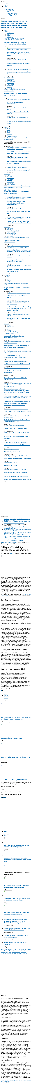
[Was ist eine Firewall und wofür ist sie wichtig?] (15, 361)
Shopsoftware (10, 228)
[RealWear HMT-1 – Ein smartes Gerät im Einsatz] (16, 409)
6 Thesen (5, 949)
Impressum (3, 1080)
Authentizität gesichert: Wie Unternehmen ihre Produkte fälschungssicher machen (19, 152)
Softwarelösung (3, 952)
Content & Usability (11, 235)
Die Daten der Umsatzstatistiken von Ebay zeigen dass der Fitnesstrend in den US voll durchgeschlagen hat (19, 308)
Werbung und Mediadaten (16, 1080)
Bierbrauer (11, 953)
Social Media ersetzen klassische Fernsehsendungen (13, 371)
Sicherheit (9, 131)
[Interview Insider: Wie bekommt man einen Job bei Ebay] (19, 315)
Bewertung (27, 950)
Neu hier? (6, 4)
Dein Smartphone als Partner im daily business (17, 445)
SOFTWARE (7, 227)
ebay (8, 276)
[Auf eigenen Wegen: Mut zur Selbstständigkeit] (18, 99)
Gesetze (9, 34)
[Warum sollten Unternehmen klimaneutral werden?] (19, 119)
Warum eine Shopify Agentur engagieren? (18, 170)
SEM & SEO (9, 180)
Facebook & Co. (10, 326)
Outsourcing (10, 85)
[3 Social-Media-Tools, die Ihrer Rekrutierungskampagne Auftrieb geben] (17, 352)
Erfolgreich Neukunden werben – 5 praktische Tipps (15, 757)
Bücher (5, 6)
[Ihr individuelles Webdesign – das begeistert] (15, 469)
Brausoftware (16, 953)
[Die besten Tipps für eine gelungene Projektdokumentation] (17, 333)
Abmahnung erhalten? (12, 14)
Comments (6, 834)
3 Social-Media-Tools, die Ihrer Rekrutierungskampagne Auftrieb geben (15, 356)
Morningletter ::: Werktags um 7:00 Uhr (11, 794)
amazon (9, 278)
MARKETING (7, 174)
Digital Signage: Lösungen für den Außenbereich (17, 458)
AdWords (9, 175)
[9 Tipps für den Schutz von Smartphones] (14, 425)
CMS (24, 950)
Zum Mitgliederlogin (11, 15)
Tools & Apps (10, 236)
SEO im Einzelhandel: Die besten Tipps (11, 738)
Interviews (9, 134)
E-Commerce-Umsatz (20, 949)
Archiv (8, 1080)
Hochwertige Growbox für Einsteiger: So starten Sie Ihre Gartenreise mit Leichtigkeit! (17, 530)
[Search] (1, 1)
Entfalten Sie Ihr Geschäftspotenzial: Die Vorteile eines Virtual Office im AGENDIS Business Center (17, 522)
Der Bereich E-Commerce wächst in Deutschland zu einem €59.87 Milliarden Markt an (17, 929)
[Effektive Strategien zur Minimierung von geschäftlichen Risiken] (17, 91)
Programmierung (11, 232)
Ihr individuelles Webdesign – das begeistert (16, 472)
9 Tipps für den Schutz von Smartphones (15, 428)
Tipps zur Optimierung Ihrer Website (14, 780)
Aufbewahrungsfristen (20, 950)
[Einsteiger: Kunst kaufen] (10, 462)
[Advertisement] (16, 499)
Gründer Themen (11, 88)
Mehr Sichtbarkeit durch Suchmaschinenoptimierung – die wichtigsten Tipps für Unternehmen (16, 191)
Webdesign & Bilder (11, 233)
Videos (5, 8)
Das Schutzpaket (11, 10)
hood (8, 279)
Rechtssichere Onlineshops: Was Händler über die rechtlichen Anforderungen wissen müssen (19, 53)
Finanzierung (10, 80)
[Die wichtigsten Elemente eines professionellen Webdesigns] (19, 257)
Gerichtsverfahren (4, 953)
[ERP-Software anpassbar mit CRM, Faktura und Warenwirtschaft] (19, 267)
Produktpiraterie (11, 952)
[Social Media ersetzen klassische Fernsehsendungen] (17, 368)
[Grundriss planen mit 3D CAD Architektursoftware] (16, 237)
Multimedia (9, 330)
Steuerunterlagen (3, 954)
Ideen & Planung (10, 83)
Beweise (8, 953)
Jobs (11, 949)
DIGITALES (6, 324)
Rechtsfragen (10, 37)
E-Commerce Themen (12, 136)
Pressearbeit (10, 179)
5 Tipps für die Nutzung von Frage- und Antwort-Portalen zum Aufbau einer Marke (19, 222)
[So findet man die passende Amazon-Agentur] (18, 293)
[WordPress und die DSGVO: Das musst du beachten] (19, 61)
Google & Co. (10, 229)
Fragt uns (6, 5)
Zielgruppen (9, 87)
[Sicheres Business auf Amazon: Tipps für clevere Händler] (17, 284)
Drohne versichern (12, 950)
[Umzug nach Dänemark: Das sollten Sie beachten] (19, 109)
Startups (2, 949)
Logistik (8, 130)
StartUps (9, 135)
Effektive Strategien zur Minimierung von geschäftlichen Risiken (15, 94)
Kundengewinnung (11, 84)
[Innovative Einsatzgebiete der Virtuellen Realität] (16, 476)
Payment (9, 132)
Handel (8, 128)
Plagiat (7, 952)
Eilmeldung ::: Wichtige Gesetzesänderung (12, 792)
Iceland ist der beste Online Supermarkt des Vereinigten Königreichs (16, 936)
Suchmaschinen (10, 182)
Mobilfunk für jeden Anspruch (12, 452)
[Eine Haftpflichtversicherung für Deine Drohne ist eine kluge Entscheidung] (17, 417)
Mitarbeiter (9, 949)
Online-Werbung (11, 178)
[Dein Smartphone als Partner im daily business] (15, 442)
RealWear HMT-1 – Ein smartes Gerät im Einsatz (17, 412)
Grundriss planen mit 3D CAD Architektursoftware (12, 241)
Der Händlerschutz (8, 9)
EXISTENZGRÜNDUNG (9, 77)
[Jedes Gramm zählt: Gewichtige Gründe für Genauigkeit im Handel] (19, 158)
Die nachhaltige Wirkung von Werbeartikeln (14, 535)
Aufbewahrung (24, 953)
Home (5, 30)
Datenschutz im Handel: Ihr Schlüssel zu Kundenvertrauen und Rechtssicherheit (15, 43)
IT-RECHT (6, 31)
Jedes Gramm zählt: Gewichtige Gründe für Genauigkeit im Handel (19, 162)
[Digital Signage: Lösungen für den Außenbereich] (16, 456)
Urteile (8, 35)
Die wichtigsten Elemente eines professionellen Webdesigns (15, 260)
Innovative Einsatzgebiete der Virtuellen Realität (17, 479)
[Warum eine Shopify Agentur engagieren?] (17, 167)
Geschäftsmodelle (11, 81)
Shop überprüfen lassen (12, 13)
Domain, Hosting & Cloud (13, 231)
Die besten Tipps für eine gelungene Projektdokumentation (14, 336)
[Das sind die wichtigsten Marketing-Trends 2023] (19, 208)
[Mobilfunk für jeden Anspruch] (11, 449)
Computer (9, 325)
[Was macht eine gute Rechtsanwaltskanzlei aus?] (19, 69)
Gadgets (9, 328)
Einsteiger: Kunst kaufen (10, 465)
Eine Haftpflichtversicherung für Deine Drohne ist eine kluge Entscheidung (17, 420)
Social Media (10, 183)
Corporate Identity (11, 184)
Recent (5, 831)
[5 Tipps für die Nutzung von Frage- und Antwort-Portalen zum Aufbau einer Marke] (19, 218)
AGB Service (9, 11)
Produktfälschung (17, 952)
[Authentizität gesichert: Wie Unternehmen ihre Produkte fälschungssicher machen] (19, 149)
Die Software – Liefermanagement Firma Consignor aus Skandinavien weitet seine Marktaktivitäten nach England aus (15, 921)
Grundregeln (15, 949)
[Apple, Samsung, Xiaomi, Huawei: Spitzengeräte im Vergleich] (17, 433)
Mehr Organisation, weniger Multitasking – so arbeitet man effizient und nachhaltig (16, 346)
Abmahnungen (10, 33)
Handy (8, 329)
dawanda (9, 280)
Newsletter (9, 176)
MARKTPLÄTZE (7, 275)
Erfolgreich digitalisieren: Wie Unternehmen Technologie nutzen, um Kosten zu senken (19, 250)
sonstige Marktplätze (12, 282)
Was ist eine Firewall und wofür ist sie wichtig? (17, 364)
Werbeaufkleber (23, 952)
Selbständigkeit (10, 79)
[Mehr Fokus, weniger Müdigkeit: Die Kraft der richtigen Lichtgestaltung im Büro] (8, 909)
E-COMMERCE (7, 127)
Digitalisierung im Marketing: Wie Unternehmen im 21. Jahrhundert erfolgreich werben (16, 203)
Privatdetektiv (6, 950)
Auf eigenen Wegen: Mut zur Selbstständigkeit (15, 103)
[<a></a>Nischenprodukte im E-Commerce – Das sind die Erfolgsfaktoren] (17, 139)
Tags (5, 835)
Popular (5, 832)
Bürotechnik (27, 949)
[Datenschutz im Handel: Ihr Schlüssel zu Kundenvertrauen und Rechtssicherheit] (17, 39)
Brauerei (19, 953)
